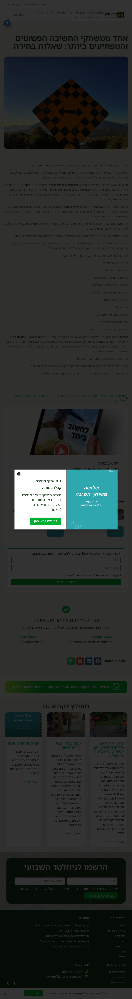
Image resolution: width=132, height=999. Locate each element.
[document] (66, 499)
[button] (19, 474)
